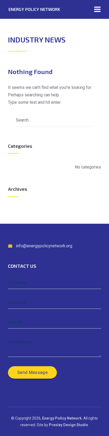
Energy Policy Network (34, 9)
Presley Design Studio (68, 425)
